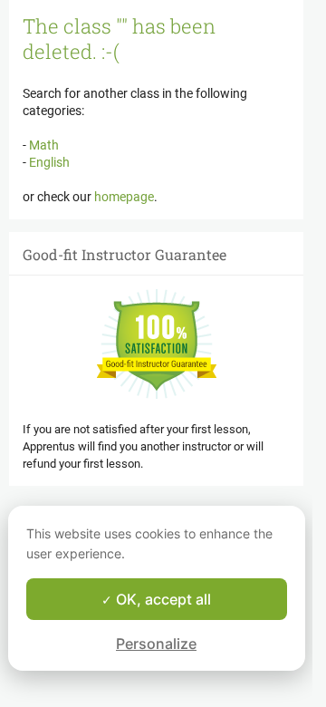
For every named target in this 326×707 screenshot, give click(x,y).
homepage (124, 196)
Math (42, 145)
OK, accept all (161, 599)
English (48, 162)
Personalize (156, 643)
